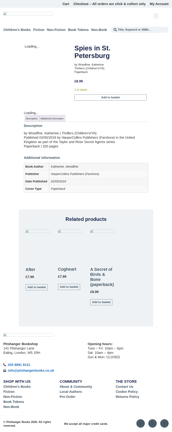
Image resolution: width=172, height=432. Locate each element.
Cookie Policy (127, 392)
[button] (156, 16)
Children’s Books (17, 30)
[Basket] (167, 15)
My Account (159, 4)
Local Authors (71, 392)
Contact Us (124, 386)
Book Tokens (78, 30)
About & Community (76, 386)
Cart (65, 4)
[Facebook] (164, 423)
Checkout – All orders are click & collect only (109, 4)
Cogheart (67, 269)
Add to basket (110, 97)
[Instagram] (140, 423)
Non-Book (99, 30)
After (30, 269)
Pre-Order (67, 397)
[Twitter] (152, 423)
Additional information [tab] (51, 118)
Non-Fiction (56, 30)
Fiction (38, 30)
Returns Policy (127, 397)
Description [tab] (32, 118)
